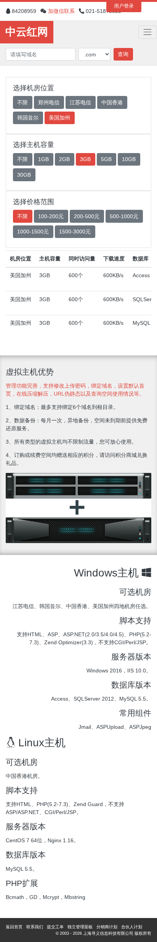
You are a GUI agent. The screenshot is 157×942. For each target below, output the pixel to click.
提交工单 (55, 926)
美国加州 (59, 118)
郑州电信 (48, 102)
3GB (85, 159)
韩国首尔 (27, 118)
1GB (43, 159)
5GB (106, 159)
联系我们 (34, 926)
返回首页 (14, 926)
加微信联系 (61, 11)
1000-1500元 (33, 231)
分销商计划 (106, 926)
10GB (129, 159)
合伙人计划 (131, 926)
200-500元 (86, 216)
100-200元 (51, 216)
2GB (64, 159)
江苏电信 (80, 102)
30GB (24, 175)
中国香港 (112, 102)
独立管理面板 (80, 926)
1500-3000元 (75, 231)
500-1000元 (124, 216)
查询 (123, 54)
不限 (22, 102)
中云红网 (26, 32)
